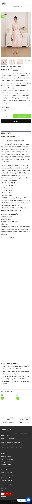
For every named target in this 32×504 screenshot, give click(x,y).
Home (10, 6)
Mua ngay (16, 121)
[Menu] (30, 3)
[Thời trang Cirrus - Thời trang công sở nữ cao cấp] (9, 3)
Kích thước (5, 107)
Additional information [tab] (10, 136)
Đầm (22, 6)
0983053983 (12, 439)
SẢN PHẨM (16, 6)
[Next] (28, 34)
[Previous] (3, 34)
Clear (29, 105)
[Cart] (25, 3)
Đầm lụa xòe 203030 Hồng (8, 418)
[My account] (21, 3)
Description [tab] (6, 133)
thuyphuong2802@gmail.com (12, 442)
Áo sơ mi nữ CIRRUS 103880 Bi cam (24, 418)
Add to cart (22, 116)
